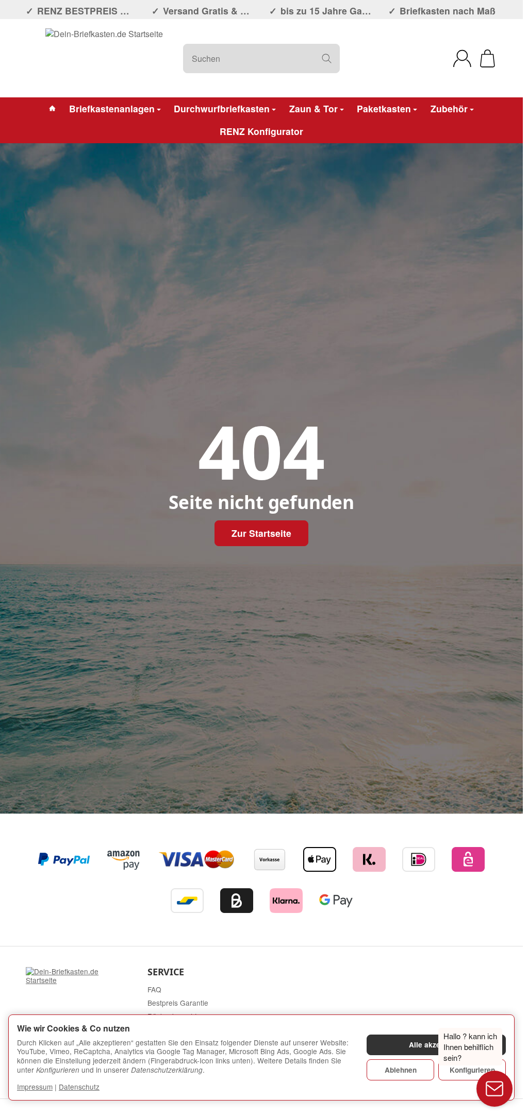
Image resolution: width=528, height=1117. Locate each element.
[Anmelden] (462, 58)
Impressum (35, 1086)
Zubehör (449, 108)
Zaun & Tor (313, 108)
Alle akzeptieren (436, 1045)
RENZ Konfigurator (261, 131)
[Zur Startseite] (104, 58)
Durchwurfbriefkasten (222, 108)
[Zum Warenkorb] (487, 58)
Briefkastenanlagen (112, 108)
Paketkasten (384, 108)
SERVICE (165, 972)
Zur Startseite (261, 533)
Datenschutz (79, 1086)
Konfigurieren (472, 1070)
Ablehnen (401, 1070)
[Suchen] (327, 58)
